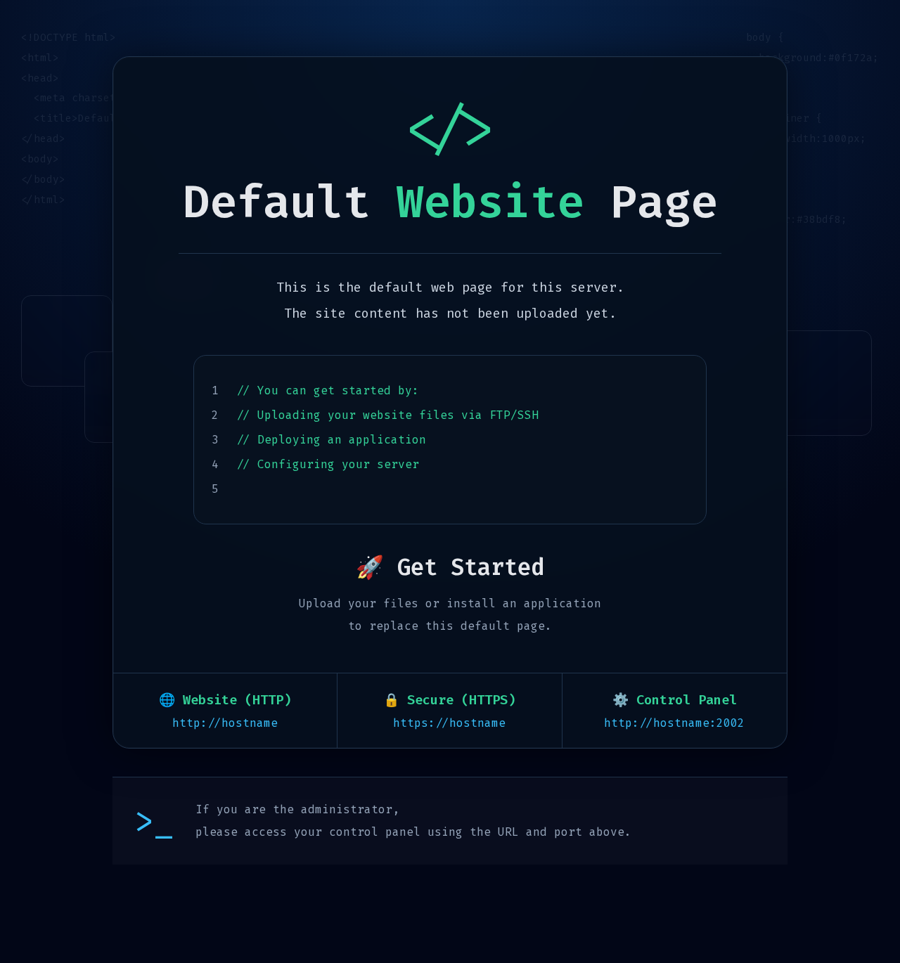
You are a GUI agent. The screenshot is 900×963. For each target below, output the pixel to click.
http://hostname (225, 723)
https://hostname (449, 723)
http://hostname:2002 (674, 723)
